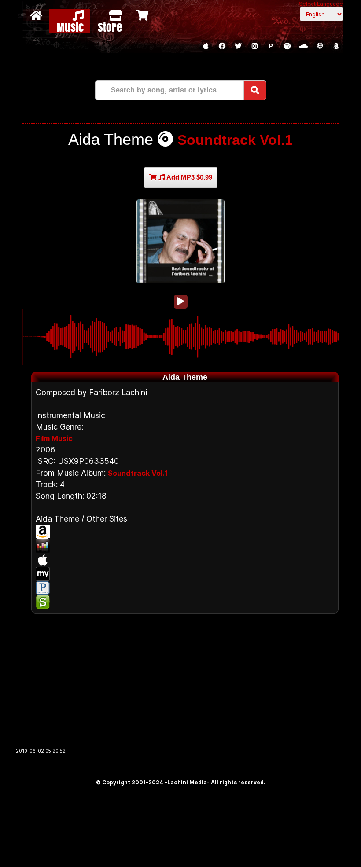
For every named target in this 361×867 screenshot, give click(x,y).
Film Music (54, 438)
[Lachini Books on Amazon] (336, 46)
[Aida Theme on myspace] (185, 574)
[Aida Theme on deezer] (185, 546)
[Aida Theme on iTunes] (185, 560)
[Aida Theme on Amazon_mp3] (185, 532)
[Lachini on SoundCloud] (303, 46)
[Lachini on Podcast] (319, 46)
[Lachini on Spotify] (287, 46)
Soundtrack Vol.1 (235, 140)
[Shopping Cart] (143, 15)
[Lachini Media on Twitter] (238, 46)
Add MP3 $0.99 (188, 177)
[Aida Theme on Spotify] (185, 602)
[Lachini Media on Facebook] (221, 46)
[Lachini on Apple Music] (205, 46)
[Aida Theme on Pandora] (185, 588)
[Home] (37, 15)
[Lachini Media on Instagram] (254, 46)
